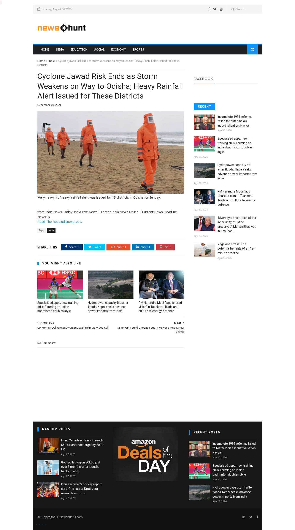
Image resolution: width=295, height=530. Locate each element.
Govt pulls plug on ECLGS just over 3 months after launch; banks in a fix (80, 467)
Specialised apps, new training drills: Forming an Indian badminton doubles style (57, 307)
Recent (204, 107)
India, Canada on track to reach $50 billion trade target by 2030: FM (82, 445)
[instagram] (221, 9)
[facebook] (209, 9)
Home (45, 49)
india (60, 49)
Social (99, 49)
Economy (118, 49)
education (79, 49)
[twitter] (214, 9)
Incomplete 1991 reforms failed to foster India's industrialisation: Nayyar (234, 121)
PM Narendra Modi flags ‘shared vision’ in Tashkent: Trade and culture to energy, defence (160, 307)
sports (138, 49)
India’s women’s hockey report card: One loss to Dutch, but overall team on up (81, 488)
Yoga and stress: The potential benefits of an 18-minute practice (235, 248)
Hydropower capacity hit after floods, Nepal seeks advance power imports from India (108, 307)
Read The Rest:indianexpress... (60, 221)
